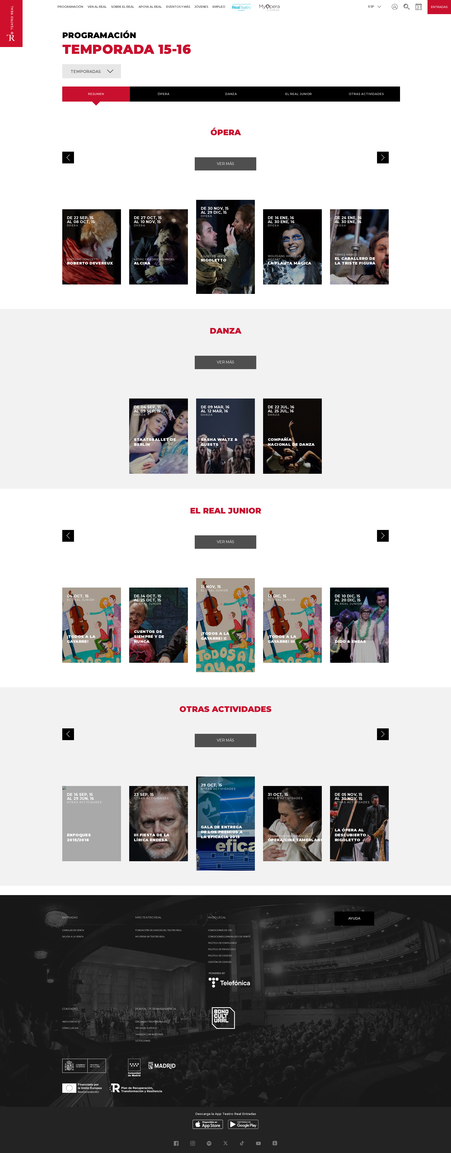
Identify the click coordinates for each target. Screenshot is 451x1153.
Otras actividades (366, 94)
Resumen (96, 94)
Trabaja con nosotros (149, 1034)
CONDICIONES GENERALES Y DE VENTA (229, 936)
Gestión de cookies (219, 962)
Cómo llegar (70, 1028)
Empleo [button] (219, 6)
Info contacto (71, 1021)
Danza (231, 94)
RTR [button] (233, 6)
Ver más (225, 164)
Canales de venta (73, 930)
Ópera (164, 94)
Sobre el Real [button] (122, 6)
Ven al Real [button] (97, 6)
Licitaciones (142, 1040)
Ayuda (354, 918)
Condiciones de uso (220, 930)
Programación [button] (70, 6)
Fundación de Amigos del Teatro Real (158, 930)
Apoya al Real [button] (150, 6)
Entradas (439, 7)
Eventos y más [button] (178, 6)
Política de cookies (220, 955)
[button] (91, 71)
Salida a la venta (73, 936)
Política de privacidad (222, 949)
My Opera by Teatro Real (150, 936)
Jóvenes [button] (201, 6)
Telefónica (229, 980)
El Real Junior (298, 94)
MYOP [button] (262, 6)
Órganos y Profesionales (151, 1021)
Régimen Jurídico (146, 1028)
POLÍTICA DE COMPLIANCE (222, 943)
